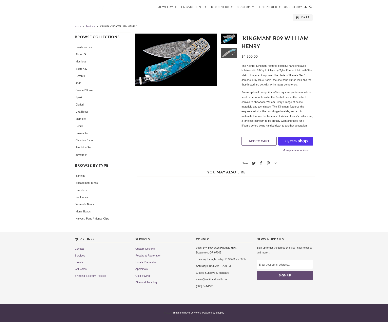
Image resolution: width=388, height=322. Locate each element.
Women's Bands (85, 204)
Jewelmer (81, 154)
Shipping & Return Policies (90, 275)
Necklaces (82, 197)
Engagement (194, 7)
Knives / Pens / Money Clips (92, 218)
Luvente (80, 75)
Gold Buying (142, 275)
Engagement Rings (87, 182)
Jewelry (167, 7)
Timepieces (270, 7)
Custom (245, 7)
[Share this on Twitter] (253, 163)
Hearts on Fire (84, 47)
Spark (79, 97)
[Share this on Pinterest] (268, 163)
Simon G (81, 54)
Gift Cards (81, 268)
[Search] (311, 7)
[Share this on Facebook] (260, 163)
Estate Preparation (146, 262)
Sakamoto (82, 133)
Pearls (79, 126)
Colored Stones (85, 90)
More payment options (296, 150)
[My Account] (306, 7)
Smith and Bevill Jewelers (187, 312)
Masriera (81, 61)
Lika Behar (82, 111)
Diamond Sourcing (146, 282)
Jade (78, 82)
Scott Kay (81, 68)
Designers (222, 7)
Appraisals (141, 268)
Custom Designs (145, 248)
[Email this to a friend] (275, 163)
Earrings (80, 175)
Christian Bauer (85, 140)
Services (80, 255)
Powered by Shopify (213, 312)
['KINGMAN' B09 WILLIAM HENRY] (176, 64)
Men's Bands (83, 211)
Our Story (293, 7)
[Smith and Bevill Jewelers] (103, 10)
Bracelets (81, 190)
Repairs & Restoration (148, 255)
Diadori (80, 104)
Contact (79, 248)
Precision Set (83, 147)
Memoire (81, 118)
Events (79, 262)
